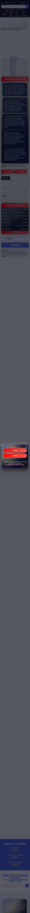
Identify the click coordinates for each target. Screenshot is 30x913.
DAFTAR (15, 455)
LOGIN (15, 450)
